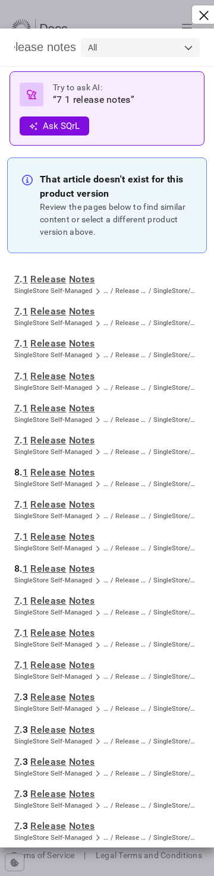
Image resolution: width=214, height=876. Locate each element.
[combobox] (140, 47)
